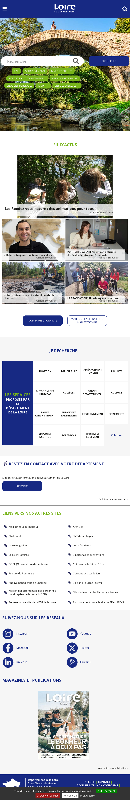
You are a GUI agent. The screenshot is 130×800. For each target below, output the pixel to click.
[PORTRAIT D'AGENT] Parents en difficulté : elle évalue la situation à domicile (92, 253)
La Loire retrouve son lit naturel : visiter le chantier (29, 296)
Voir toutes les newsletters (114, 499)
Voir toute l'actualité (43, 320)
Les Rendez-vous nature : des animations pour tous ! (50, 208)
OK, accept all (107, 791)
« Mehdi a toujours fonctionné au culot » (28, 255)
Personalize (70, 795)
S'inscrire (22, 486)
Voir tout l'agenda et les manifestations (87, 320)
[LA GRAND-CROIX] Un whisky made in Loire (93, 298)
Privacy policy (87, 795)
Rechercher (109, 61)
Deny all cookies (48, 795)
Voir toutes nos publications (113, 768)
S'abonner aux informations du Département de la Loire (35, 477)
